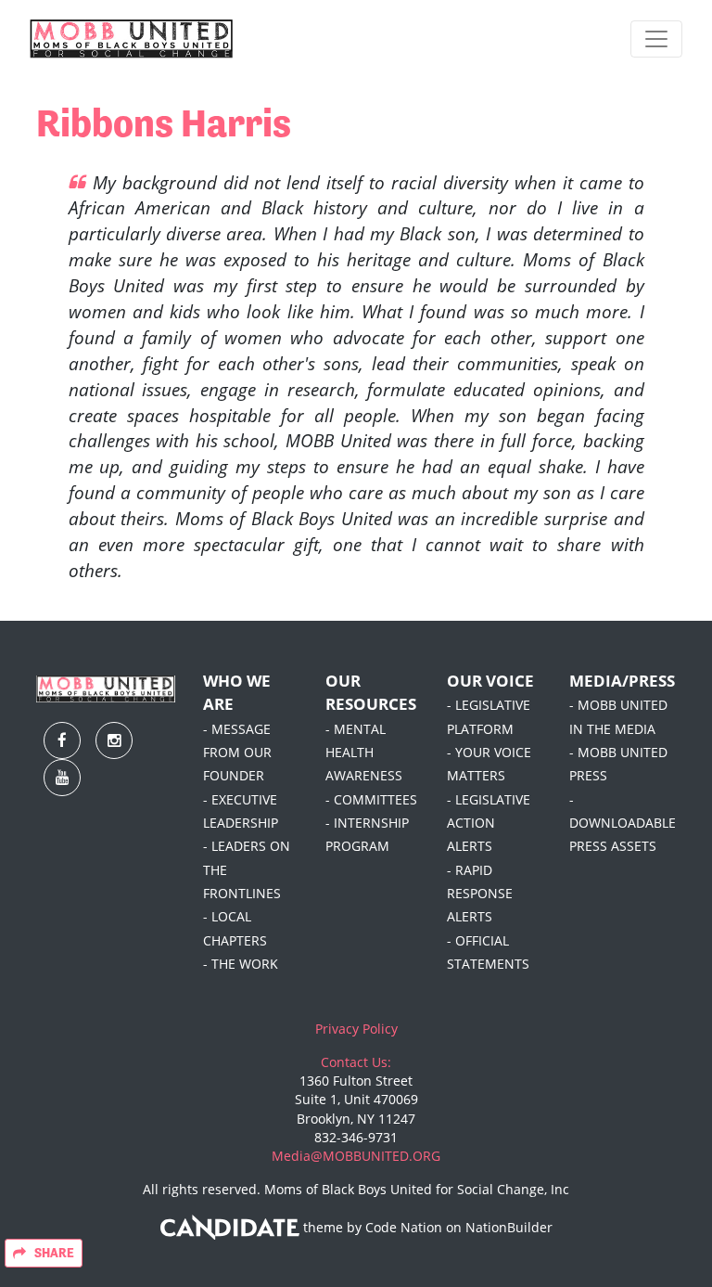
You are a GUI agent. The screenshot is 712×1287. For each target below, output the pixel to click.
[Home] (132, 39)
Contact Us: (356, 1062)
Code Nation (403, 1227)
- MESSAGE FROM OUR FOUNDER (237, 753)
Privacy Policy (356, 1029)
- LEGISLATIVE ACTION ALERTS (488, 824)
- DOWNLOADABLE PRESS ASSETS (622, 824)
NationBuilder (509, 1227)
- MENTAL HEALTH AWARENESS (363, 753)
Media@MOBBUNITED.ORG (356, 1156)
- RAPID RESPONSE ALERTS (480, 894)
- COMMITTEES (371, 800)
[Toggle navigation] (656, 39)
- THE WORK (240, 964)
